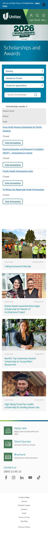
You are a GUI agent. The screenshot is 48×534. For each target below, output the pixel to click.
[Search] (35, 95)
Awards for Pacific (14, 78)
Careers (24, 509)
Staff (24, 513)
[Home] (12, 16)
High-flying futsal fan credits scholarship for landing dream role (21, 405)
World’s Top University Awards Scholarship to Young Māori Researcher (20, 361)
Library (24, 501)
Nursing (9, 71)
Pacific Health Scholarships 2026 (18, 171)
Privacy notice (24, 527)
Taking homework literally (17, 266)
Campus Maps (24, 497)
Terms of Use (24, 517)
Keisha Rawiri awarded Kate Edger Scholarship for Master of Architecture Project (22, 309)
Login (31, 20)
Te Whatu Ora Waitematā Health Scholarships (23, 189)
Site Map (24, 521)
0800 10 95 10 (12, 471)
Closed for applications (16, 85)
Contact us (10, 467)
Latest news (8, 262)
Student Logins (24, 505)
